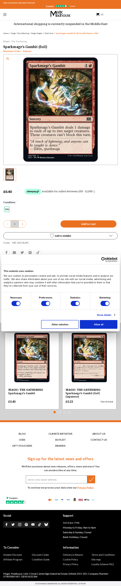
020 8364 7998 (71, 522)
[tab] (54, 412)
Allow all (98, 324)
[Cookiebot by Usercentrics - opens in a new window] (103, 259)
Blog (22, 433)
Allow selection (60, 324)
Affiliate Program (12, 559)
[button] (60, 235)
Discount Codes (40, 554)
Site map (96, 559)
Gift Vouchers (22, 445)
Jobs (22, 439)
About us (98, 433)
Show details (104, 314)
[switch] (45, 303)
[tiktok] (38, 252)
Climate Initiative (60, 433)
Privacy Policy (85, 487)
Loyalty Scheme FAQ (102, 564)
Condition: (10, 202)
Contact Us (99, 439)
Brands (60, 445)
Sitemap (82, 584)
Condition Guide (40, 559)
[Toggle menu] (14, 14)
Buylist (60, 439)
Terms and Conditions (103, 554)
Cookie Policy (70, 559)
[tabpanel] (32, 371)
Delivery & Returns (73, 554)
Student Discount (12, 554)
